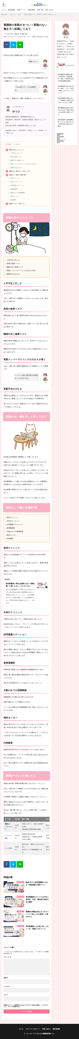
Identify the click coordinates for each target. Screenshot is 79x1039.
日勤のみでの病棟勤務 (16, 192)
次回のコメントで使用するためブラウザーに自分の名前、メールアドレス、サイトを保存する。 (26, 1005)
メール (7, 986)
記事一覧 (40, 10)
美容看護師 (11, 10)
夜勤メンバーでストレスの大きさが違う (21, 164)
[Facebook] (7, 45)
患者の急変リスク (14, 156)
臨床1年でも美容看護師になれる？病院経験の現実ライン (37, 884)
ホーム (4, 10)
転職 (19, 14)
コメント (7, 957)
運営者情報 (56, 1029)
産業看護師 (12, 189)
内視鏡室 (11, 200)
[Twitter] (13, 45)
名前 (6, 978)
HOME (5, 14)
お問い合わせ (49, 10)
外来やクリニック (14, 182)
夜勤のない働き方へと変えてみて (19, 171)
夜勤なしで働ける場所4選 (16, 175)
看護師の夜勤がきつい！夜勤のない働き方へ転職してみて (40, 14)
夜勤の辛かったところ (15, 150)
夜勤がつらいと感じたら (16, 203)
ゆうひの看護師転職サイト (46, 1033)
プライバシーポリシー (33, 1029)
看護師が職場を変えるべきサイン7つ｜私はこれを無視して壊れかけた (37, 914)
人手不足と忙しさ (14, 153)
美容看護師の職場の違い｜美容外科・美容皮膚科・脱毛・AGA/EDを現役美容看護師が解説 (66, 78)
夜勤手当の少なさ (14, 167)
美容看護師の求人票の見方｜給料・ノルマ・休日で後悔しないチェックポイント (66, 90)
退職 (58, 142)
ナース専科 (8, 848)
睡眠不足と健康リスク (16, 160)
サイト (6, 995)
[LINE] (20, 45)
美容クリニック (13, 178)
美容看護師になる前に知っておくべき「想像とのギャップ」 (37, 928)
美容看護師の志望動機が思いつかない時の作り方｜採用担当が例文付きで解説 (66, 123)
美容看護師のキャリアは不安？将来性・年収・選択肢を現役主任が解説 (37, 899)
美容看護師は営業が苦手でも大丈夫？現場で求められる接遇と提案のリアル (66, 111)
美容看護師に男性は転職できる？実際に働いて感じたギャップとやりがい (20, 585)
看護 (22, 34)
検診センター (13, 196)
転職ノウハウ (21, 10)
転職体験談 (31, 10)
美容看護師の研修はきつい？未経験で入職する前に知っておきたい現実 (66, 100)
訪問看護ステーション (16, 185)
